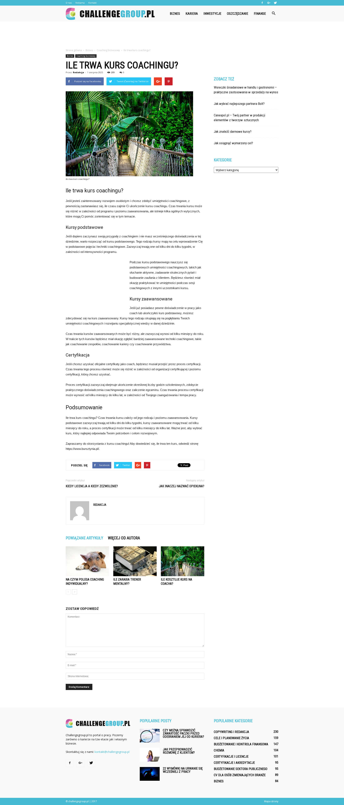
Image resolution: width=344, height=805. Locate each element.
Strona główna (74, 50)
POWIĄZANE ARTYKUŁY (84, 538)
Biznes (175, 14)
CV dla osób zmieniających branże (240, 775)
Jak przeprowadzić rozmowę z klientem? (179, 751)
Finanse (260, 14)
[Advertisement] (172, 35)
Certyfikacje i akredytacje (234, 763)
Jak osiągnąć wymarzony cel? (233, 143)
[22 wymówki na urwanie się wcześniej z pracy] (150, 774)
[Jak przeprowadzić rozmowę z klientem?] (150, 755)
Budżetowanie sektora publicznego (240, 769)
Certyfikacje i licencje (231, 756)
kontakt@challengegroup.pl (112, 752)
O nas (69, 2)
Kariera (192, 14)
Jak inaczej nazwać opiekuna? (181, 486)
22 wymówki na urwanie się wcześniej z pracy (183, 770)
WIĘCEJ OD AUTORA (124, 538)
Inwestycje (212, 14)
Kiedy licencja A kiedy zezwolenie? (92, 486)
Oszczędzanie (237, 14)
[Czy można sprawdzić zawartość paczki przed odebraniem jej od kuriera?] (150, 736)
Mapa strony (271, 801)
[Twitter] (275, 3)
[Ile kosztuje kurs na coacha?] (182, 561)
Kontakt (92, 2)
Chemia (219, 750)
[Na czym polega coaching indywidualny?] (87, 561)
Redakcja (78, 72)
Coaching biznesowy (85, 56)
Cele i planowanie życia (231, 738)
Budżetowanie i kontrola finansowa (241, 744)
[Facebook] (262, 3)
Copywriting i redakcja (231, 732)
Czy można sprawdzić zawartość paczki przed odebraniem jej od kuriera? (183, 733)
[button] (273, 13)
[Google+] (269, 3)
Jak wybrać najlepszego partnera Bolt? (239, 104)
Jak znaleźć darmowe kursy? (232, 132)
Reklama (80, 2)
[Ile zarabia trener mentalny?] (135, 561)
